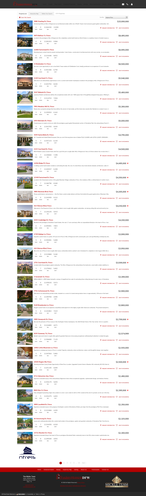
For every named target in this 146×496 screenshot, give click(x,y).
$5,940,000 (123, 78)
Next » (84, 463)
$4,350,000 (122, 178)
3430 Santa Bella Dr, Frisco (44, 135)
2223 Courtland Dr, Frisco (43, 149)
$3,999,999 (123, 234)
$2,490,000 (123, 376)
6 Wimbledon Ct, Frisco (42, 64)
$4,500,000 (123, 149)
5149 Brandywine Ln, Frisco (44, 305)
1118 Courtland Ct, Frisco (43, 78)
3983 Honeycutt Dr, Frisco (43, 319)
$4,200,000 (123, 220)
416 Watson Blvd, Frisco (42, 248)
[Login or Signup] (132, 4)
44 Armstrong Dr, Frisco (42, 419)
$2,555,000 (123, 348)
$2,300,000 (123, 433)
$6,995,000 (123, 50)
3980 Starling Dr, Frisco (42, 21)
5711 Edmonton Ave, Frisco (44, 376)
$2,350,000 (123, 405)
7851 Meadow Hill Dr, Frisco (44, 106)
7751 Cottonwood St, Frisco (44, 291)
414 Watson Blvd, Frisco (42, 206)
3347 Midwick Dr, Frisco (42, 92)
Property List (23, 14)
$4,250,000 (122, 206)
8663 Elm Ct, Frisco (41, 390)
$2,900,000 (123, 291)
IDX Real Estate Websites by (9, 494)
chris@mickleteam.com (29, 487)
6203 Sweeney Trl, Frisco (43, 333)
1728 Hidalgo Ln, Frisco (42, 234)
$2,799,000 (122, 319)
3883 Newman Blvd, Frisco (43, 192)
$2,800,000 (123, 305)
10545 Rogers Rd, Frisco (42, 362)
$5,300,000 (123, 107)
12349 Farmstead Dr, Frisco (44, 177)
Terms (37, 494)
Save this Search (26, 17)
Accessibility (30, 494)
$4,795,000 (123, 135)
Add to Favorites (123, 28)
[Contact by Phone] (127, 4)
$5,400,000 (123, 92)
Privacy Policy (81, 482)
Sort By (102, 17)
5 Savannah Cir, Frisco (41, 277)
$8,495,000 (123, 36)
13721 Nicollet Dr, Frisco (43, 433)
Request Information (108, 28)
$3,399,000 (123, 277)
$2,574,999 (123, 334)
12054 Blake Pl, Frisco (42, 163)
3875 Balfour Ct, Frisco (42, 35)
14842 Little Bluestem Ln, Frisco (46, 348)
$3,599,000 (122, 263)
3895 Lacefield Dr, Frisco (43, 404)
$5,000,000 (123, 121)
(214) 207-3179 (29, 485)
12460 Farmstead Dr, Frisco (44, 50)
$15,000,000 (123, 22)
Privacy (43, 494)
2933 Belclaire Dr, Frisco (43, 121)
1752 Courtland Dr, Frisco (43, 262)
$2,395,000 (122, 390)
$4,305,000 (122, 192)
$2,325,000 (123, 419)
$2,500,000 (122, 362)
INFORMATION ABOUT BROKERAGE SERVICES (73, 486)
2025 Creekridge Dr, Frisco (43, 220)
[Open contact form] (123, 4)
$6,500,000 (123, 64)
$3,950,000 (123, 249)
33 (79, 463)
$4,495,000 (122, 163)
